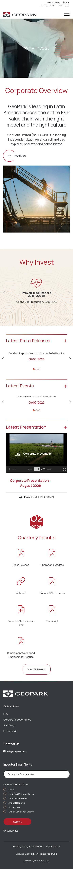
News (11, 789)
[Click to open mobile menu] (67, 14)
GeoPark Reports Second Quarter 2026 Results (36, 353)
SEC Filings (9, 725)
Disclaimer (37, 846)
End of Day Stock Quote (21, 811)
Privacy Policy (20, 846)
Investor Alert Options (15, 784)
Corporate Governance (17, 719)
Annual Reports (16, 803)
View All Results (37, 669)
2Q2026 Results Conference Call (36, 396)
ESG (5, 714)
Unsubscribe (10, 830)
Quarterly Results (17, 798)
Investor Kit (10, 731)
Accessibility (52, 846)
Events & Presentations (21, 794)
